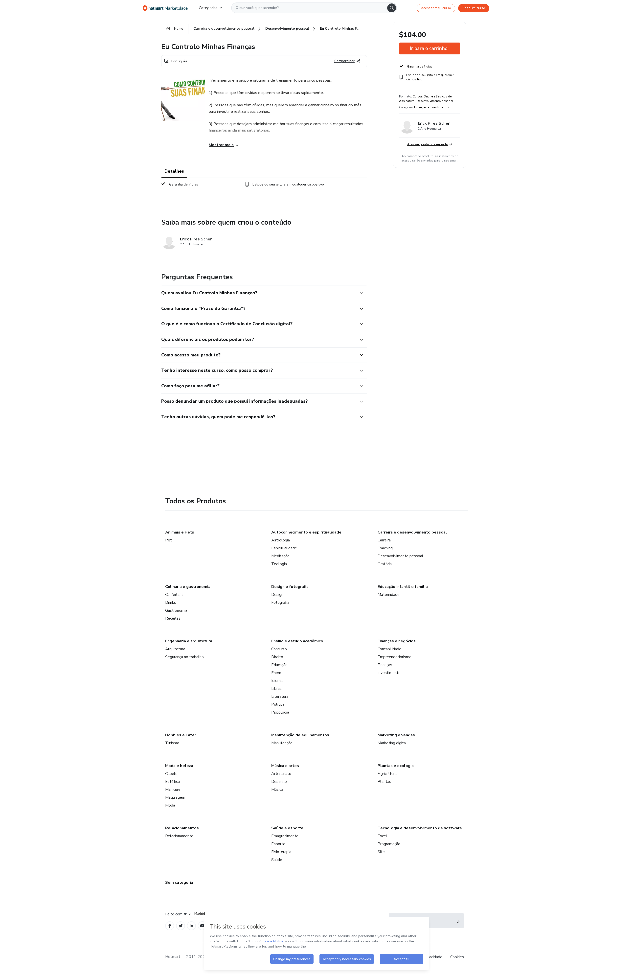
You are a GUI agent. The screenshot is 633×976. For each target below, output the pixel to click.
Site (381, 852)
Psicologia (280, 712)
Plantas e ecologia (396, 765)
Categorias (208, 8)
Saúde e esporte (287, 828)
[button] (258, 293)
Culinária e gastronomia (187, 586)
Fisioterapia (281, 852)
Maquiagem (175, 797)
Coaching (385, 548)
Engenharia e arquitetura (188, 641)
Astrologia (280, 540)
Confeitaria (174, 594)
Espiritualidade (284, 548)
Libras (276, 688)
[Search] (391, 7)
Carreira (384, 540)
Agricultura (387, 773)
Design (277, 594)
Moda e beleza (179, 765)
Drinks (170, 602)
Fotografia (280, 602)
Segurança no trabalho (184, 657)
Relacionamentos (182, 828)
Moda (170, 805)
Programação (389, 844)
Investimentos (390, 672)
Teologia (279, 564)
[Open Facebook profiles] (169, 926)
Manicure (173, 789)
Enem (276, 672)
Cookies (457, 957)
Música (277, 789)
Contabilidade (389, 649)
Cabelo (171, 773)
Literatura (279, 696)
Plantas (384, 781)
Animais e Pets (179, 532)
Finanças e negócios (397, 641)
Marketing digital (392, 743)
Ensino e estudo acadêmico (297, 641)
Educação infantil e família (403, 586)
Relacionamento (179, 836)
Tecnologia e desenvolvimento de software (420, 828)
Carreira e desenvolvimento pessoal (412, 532)
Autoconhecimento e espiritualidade (306, 532)
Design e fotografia (290, 586)
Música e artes (285, 765)
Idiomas (278, 680)
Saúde (276, 859)
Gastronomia (176, 610)
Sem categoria (179, 882)
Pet (168, 540)
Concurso (279, 649)
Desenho (279, 781)
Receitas (173, 618)
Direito (277, 657)
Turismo (172, 743)
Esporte (278, 844)
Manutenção (282, 743)
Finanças (385, 665)
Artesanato (281, 773)
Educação (279, 665)
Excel (382, 836)
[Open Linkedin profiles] (191, 926)
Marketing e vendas (396, 735)
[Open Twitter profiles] (180, 926)
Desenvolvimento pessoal (400, 556)
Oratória (385, 564)
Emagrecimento (284, 836)
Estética (172, 781)
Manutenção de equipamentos (300, 735)
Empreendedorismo (394, 657)
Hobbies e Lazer (180, 735)
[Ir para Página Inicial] (167, 8)
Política (277, 704)
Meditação (280, 556)
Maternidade (389, 594)
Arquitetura (175, 649)
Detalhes (174, 171)
